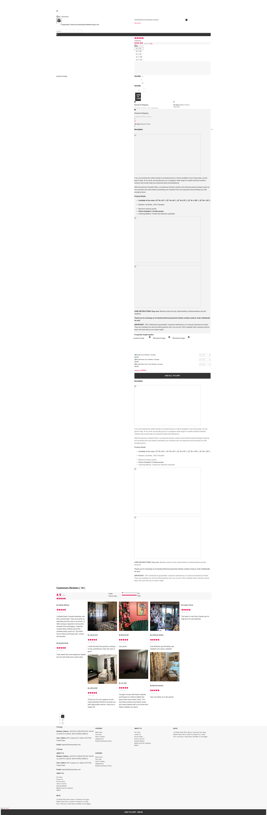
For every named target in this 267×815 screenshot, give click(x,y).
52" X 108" (139, 57)
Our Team (137, 732)
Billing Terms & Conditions (142, 743)
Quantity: (137, 76)
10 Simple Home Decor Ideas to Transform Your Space (189, 732)
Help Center (98, 732)
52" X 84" (139, 51)
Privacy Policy (138, 736)
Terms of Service (139, 739)
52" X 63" (139, 48)
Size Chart (98, 734)
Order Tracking (100, 736)
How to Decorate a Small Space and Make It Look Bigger (190, 736)
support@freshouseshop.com (71, 744)
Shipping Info (99, 739)
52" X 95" (139, 54)
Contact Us (137, 734)
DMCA (136, 745)
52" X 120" (139, 60)
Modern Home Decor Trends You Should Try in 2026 (189, 734)
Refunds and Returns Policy (103, 741)
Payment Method (139, 741)
